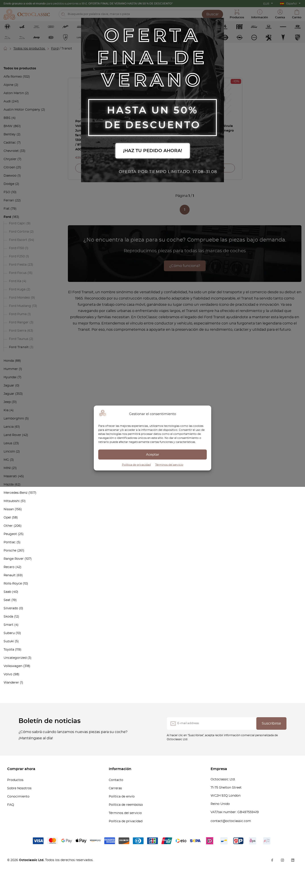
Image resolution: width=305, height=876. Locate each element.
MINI (7, 468)
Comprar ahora (21, 769)
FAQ (10, 804)
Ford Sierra (17, 330)
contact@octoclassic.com (231, 821)
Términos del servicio (169, 464)
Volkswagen (13, 666)
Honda (9, 360)
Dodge (9, 184)
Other (8, 525)
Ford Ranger (19, 322)
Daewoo (10, 175)
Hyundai (10, 377)
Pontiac (10, 542)
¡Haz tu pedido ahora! (152, 151)
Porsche (10, 550)
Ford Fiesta (18, 264)
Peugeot (10, 534)
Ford (54, 48)
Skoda (8, 616)
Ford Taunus (18, 339)
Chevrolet (11, 151)
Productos (15, 780)
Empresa (219, 769)
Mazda (9, 484)
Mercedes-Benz (15, 492)
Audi (7, 101)
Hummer (11, 369)
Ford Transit (19, 347)
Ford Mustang (20, 306)
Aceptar (152, 454)
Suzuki (9, 641)
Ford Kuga (17, 289)
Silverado (11, 608)
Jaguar (9, 385)
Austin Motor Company (22, 109)
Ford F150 (16, 248)
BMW (8, 126)
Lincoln (9, 451)
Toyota (9, 649)
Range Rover (14, 558)
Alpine (8, 85)
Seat (7, 600)
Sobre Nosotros (19, 788)
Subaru (9, 633)
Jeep (7, 402)
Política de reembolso (126, 804)
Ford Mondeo (19, 297)
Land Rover (12, 435)
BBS (7, 118)
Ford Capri (17, 223)
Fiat (7, 208)
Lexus (8, 443)
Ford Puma (18, 314)
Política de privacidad (136, 464)
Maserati (10, 476)
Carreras (115, 788)
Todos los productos (29, 48)
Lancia (9, 426)
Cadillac (10, 142)
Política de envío (122, 796)
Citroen (9, 167)
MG (6, 459)
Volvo (8, 674)
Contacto (116, 780)
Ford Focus (18, 273)
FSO (7, 192)
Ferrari (9, 200)
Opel (7, 517)
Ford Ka (15, 281)
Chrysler (10, 159)
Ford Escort (18, 240)
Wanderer (11, 682)
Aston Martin (14, 93)
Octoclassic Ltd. (32, 860)
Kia (6, 410)
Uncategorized (15, 657)
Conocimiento (18, 796)
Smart (8, 624)
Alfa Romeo (13, 76)
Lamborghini (14, 418)
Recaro (9, 567)
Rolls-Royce (13, 583)
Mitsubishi (12, 501)
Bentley (10, 134)
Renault (10, 575)
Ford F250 (17, 256)
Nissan (9, 509)
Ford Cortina (19, 231)
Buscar (212, 14)
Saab (7, 591)
